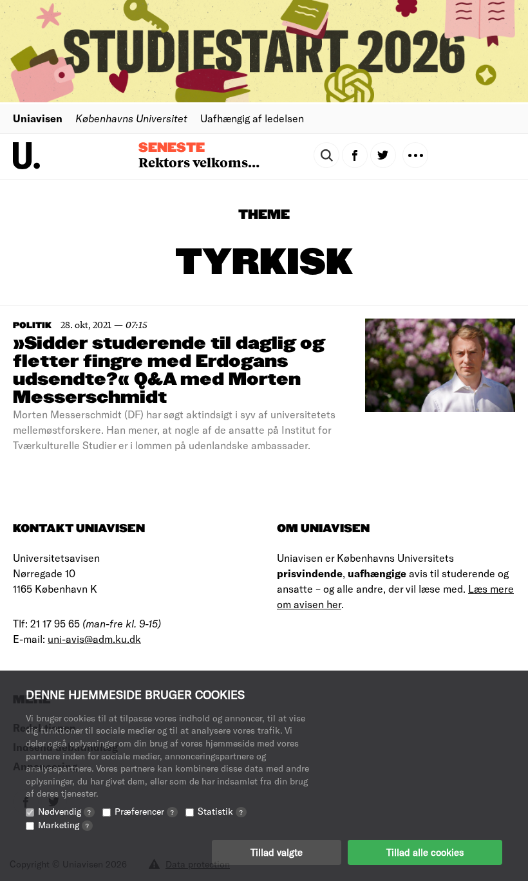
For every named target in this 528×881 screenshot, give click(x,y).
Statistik (220, 811)
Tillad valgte (276, 852)
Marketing (63, 824)
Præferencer (144, 811)
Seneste (171, 148)
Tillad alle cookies (425, 852)
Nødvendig (64, 811)
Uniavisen (37, 118)
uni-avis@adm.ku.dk (94, 639)
